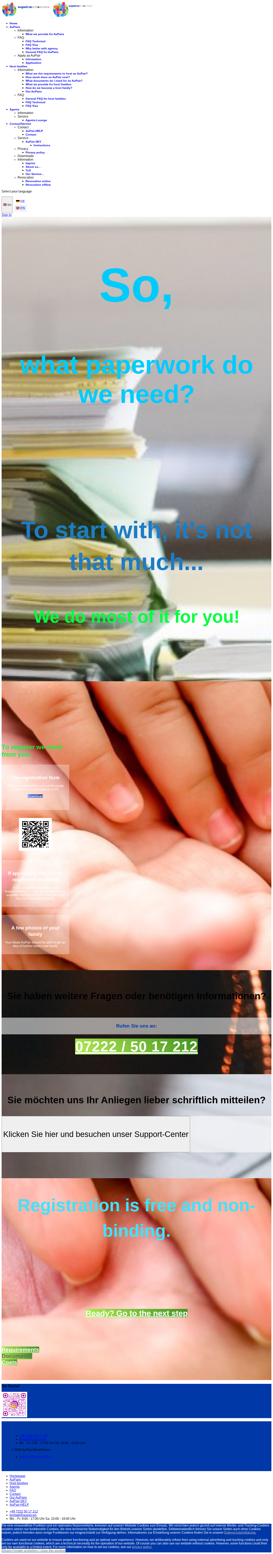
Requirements (20, 1350)
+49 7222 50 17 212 (33, 1435)
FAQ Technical (35, 41)
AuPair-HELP (34, 131)
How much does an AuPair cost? (48, 77)
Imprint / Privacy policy (35, 1456)
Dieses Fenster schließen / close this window (34, 1550)
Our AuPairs (34, 91)
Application (33, 62)
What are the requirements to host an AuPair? (57, 73)
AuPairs (15, 26)
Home (13, 23)
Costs (9, 1362)
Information (33, 59)
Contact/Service (20, 123)
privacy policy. (142, 1547)
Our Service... (35, 174)
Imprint (30, 163)
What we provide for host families (48, 84)
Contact (31, 134)
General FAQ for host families (46, 98)
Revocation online (38, 181)
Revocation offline (38, 184)
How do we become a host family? (49, 87)
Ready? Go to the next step (137, 1313)
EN (9, 204)
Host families (18, 66)
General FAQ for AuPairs (42, 52)
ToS (28, 170)
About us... (33, 166)
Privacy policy (35, 152)
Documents (17, 1356)
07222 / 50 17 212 (136, 1046)
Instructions (42, 145)
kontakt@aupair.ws (32, 1439)
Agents (14, 109)
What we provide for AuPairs (45, 34)
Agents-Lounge (36, 120)
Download (35, 796)
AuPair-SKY (33, 141)
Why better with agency (42, 48)
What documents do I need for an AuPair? (54, 80)
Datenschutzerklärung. (240, 1532)
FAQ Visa (32, 44)
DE (22, 201)
